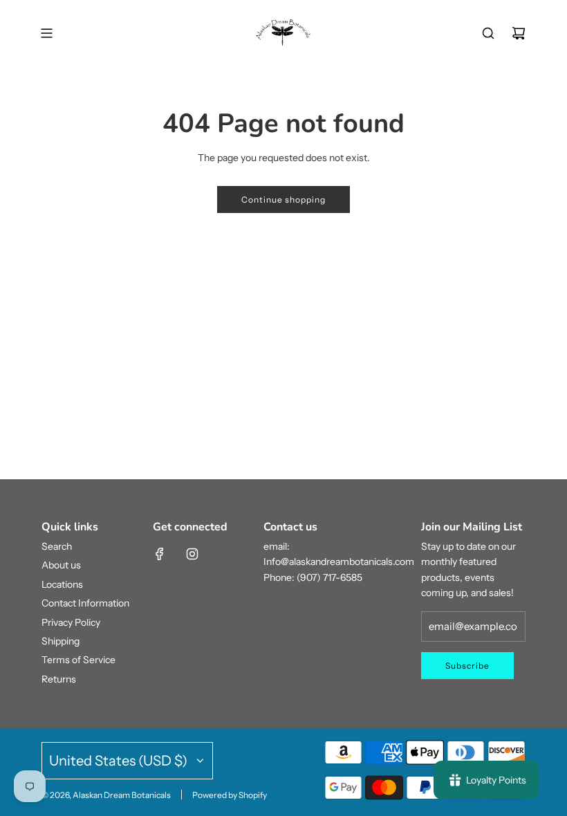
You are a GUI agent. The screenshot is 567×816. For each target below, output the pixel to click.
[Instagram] (192, 554)
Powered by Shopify (229, 795)
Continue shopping (283, 199)
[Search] (488, 33)
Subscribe (467, 665)
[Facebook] (160, 554)
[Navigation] (46, 33)
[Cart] (518, 33)
